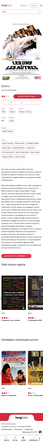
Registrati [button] (23, 5)
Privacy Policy (18, 429)
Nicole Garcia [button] (19, 143)
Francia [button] (12, 112)
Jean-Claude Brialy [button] (22, 152)
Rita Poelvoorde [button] (7, 152)
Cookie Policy (29, 429)
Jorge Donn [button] (30, 148)
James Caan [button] (6, 148)
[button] (27, 96)
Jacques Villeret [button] (7, 157)
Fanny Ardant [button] (35, 152)
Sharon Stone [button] (20, 157)
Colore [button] (11, 121)
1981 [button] (3, 112)
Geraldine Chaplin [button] (32, 143)
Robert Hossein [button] (7, 143)
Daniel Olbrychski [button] (18, 148)
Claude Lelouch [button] (7, 131)
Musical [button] (21, 112)
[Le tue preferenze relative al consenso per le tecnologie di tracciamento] (39, 438)
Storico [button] (28, 112)
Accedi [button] (34, 5)
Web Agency (26, 432)
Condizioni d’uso (6, 429)
